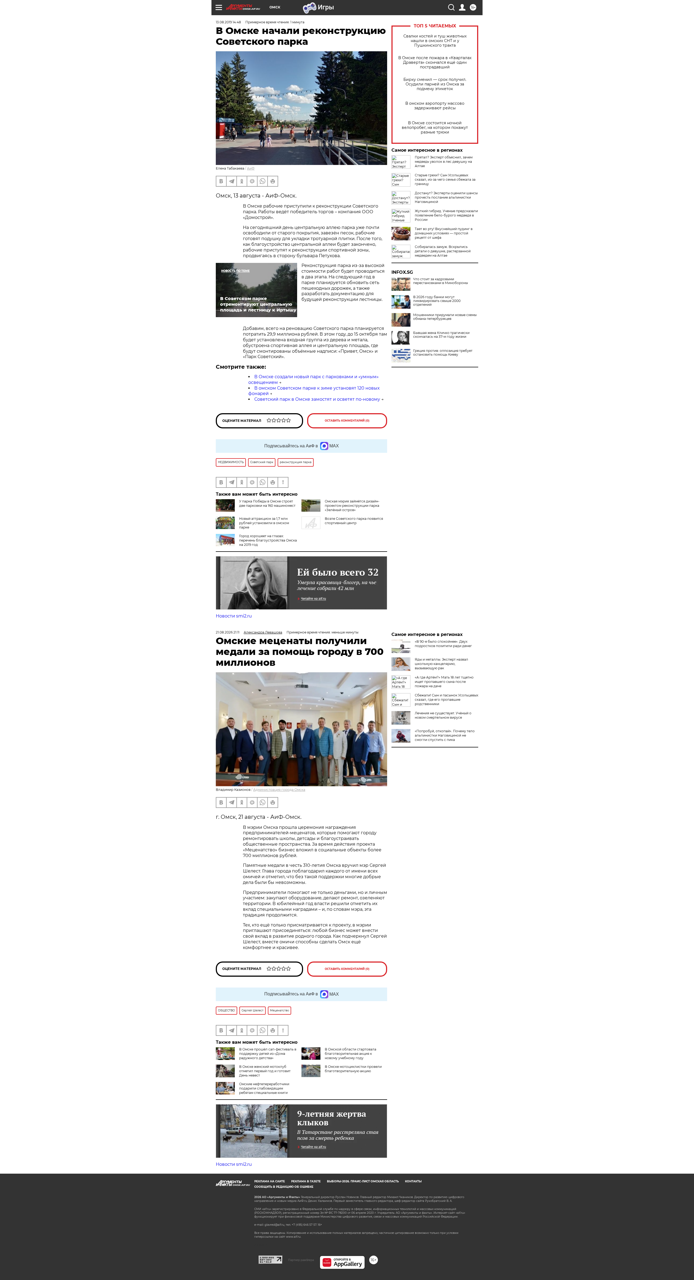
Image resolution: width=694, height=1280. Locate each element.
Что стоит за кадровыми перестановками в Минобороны (440, 281)
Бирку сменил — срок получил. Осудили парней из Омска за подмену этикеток (434, 84)
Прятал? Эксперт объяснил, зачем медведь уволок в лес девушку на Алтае (444, 161)
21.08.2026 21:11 (227, 632)
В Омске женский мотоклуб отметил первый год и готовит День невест (265, 1071)
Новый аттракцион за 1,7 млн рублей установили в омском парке (264, 523)
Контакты (413, 1181)
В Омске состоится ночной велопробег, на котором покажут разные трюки (435, 128)
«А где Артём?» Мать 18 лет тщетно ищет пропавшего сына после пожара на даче (444, 681)
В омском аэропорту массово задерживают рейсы (434, 105)
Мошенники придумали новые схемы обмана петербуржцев (445, 317)
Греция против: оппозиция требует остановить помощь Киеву (443, 352)
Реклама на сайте (269, 1181)
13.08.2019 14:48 (228, 22)
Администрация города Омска (279, 790)
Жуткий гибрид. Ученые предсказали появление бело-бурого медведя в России (446, 215)
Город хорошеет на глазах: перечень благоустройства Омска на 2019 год (268, 540)
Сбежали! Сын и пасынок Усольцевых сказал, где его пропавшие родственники (446, 699)
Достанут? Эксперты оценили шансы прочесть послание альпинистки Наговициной (446, 197)
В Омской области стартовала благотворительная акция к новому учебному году (350, 1053)
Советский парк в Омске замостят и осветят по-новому (317, 399)
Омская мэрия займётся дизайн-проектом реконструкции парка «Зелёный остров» (352, 505)
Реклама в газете (306, 1181)
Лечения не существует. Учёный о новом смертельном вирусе (443, 715)
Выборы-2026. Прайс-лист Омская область (363, 1181)
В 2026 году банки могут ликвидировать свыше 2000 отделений (437, 301)
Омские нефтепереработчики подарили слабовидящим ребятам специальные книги (264, 1088)
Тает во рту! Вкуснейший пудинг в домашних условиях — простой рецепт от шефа (444, 233)
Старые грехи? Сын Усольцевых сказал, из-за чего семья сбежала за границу (445, 179)
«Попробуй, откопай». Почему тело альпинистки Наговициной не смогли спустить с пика (445, 735)
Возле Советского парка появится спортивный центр (354, 521)
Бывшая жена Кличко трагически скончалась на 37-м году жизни (441, 335)
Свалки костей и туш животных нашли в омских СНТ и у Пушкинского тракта (435, 41)
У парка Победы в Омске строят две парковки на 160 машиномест (267, 503)
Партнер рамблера (301, 1260)
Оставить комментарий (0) (347, 420)
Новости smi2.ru (234, 616)
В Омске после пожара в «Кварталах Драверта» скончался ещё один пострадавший (434, 62)
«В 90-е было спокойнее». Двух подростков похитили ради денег (443, 643)
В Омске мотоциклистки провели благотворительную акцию (353, 1069)
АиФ (251, 168)
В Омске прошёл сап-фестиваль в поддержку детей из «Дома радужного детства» (267, 1053)
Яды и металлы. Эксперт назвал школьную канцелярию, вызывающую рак (441, 663)
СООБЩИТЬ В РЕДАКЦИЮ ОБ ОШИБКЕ (283, 1187)
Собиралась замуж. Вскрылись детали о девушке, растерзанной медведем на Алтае (443, 251)
